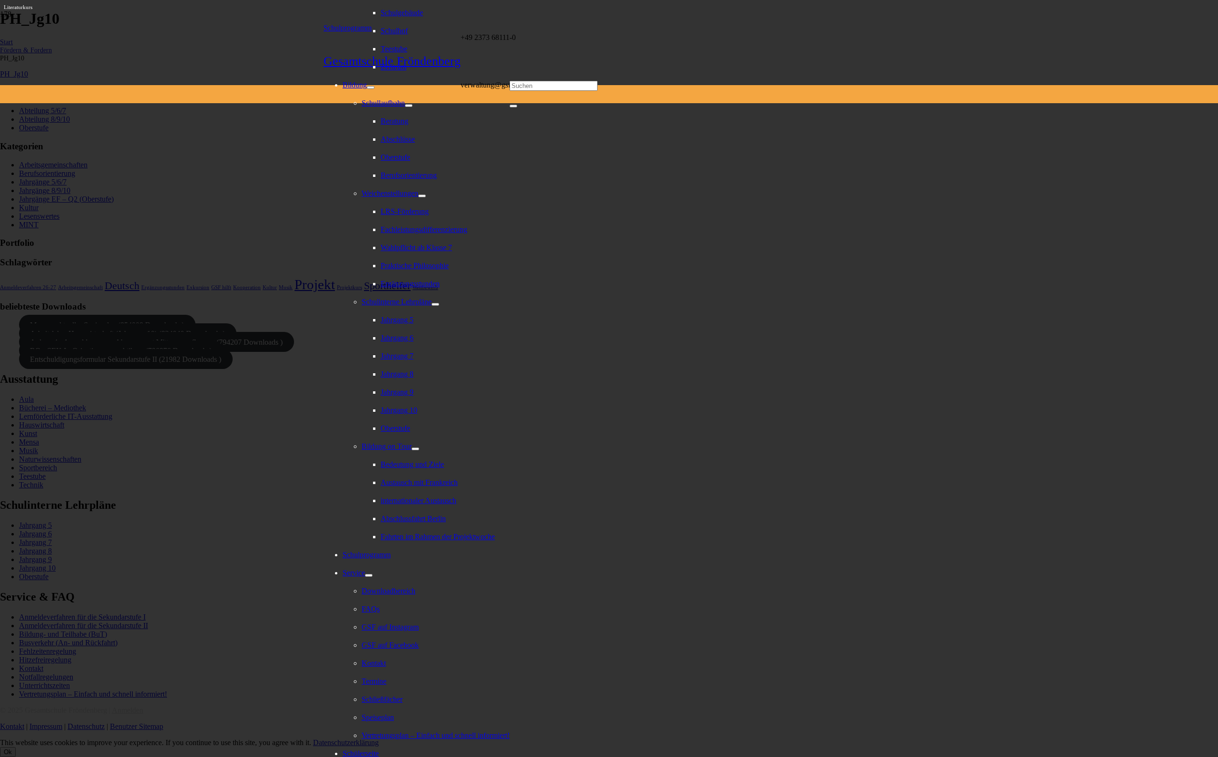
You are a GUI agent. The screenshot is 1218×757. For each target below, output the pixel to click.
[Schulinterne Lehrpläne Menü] (435, 304)
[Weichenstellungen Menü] (422, 195)
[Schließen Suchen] (513, 106)
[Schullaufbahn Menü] (409, 105)
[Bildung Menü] (370, 87)
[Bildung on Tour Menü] (415, 448)
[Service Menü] (369, 575)
